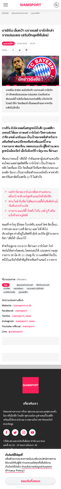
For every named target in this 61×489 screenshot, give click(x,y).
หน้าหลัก (5, 13)
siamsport (21, 311)
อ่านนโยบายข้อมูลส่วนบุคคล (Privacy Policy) (28, 468)
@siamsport (16, 331)
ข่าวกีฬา (7, 288)
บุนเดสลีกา (35, 13)
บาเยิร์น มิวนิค (9, 292)
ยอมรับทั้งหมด (30, 481)
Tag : (6, 285)
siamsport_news (21, 316)
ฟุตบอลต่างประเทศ (20, 13)
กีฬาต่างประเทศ (42, 285)
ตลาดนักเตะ (18, 288)
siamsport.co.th (22, 305)
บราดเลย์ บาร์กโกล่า (35, 288)
